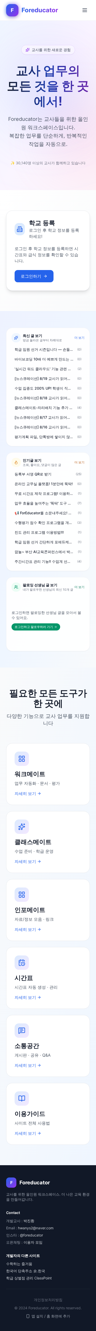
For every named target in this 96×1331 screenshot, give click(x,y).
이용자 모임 (33, 1242)
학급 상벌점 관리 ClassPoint (29, 1278)
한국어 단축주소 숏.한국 (25, 1271)
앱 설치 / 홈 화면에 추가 (50, 1316)
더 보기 (79, 338)
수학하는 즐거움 (19, 1264)
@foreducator (31, 1235)
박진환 (29, 1221)
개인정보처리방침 (48, 1300)
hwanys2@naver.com (36, 1228)
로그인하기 (31, 276)
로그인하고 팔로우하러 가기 (34, 627)
